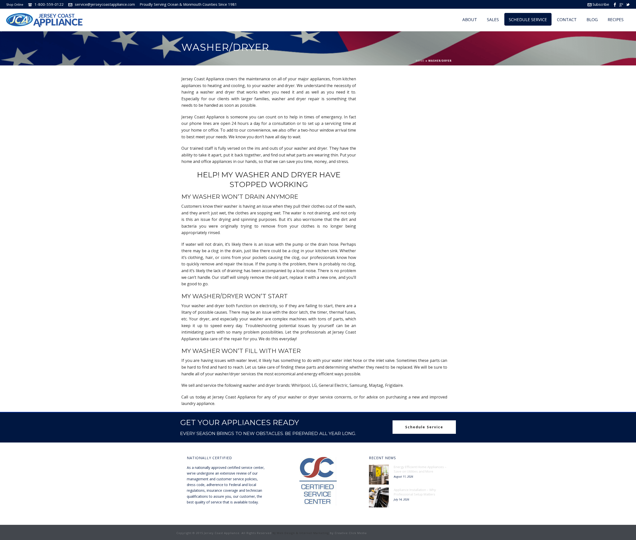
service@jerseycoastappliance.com (105, 4)
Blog (592, 19)
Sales (493, 19)
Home (420, 60)
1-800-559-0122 (49, 4)
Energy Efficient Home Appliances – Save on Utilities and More (420, 469)
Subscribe (601, 4)
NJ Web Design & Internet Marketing (301, 533)
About (469, 19)
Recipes (616, 19)
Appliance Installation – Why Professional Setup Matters (415, 492)
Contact (567, 19)
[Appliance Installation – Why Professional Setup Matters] (379, 497)
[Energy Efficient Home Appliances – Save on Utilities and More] (379, 475)
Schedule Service (528, 19)
